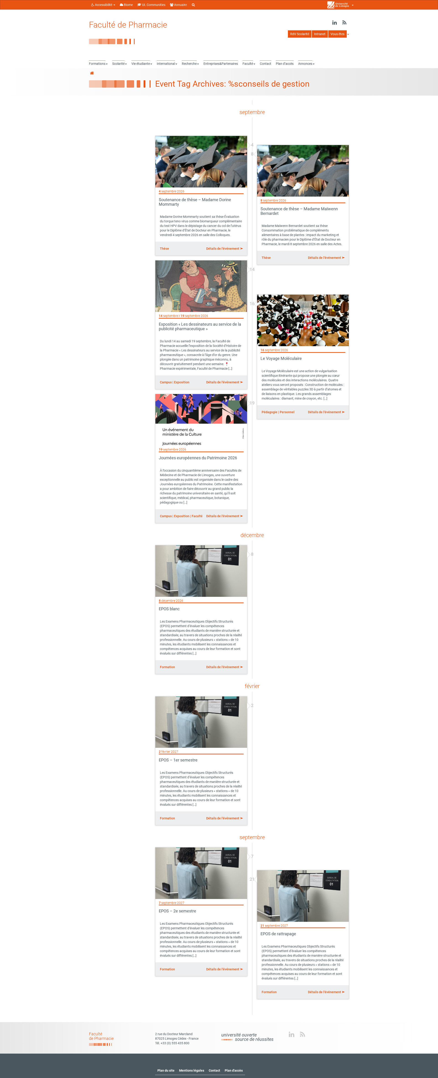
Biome (128, 5)
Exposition (181, 382)
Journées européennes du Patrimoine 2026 (198, 457)
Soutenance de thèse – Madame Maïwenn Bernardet (299, 211)
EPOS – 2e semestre (177, 911)
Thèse (164, 248)
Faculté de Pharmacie (128, 25)
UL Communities (153, 5)
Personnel (287, 412)
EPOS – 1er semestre (178, 760)
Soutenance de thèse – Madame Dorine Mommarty (195, 202)
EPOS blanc (169, 608)
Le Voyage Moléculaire (281, 358)
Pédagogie (269, 412)
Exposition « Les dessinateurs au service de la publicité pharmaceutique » (200, 326)
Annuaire (180, 5)
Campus (166, 382)
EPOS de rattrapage (278, 933)
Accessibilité (103, 5)
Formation (167, 667)
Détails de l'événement (223, 248)
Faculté (197, 516)
